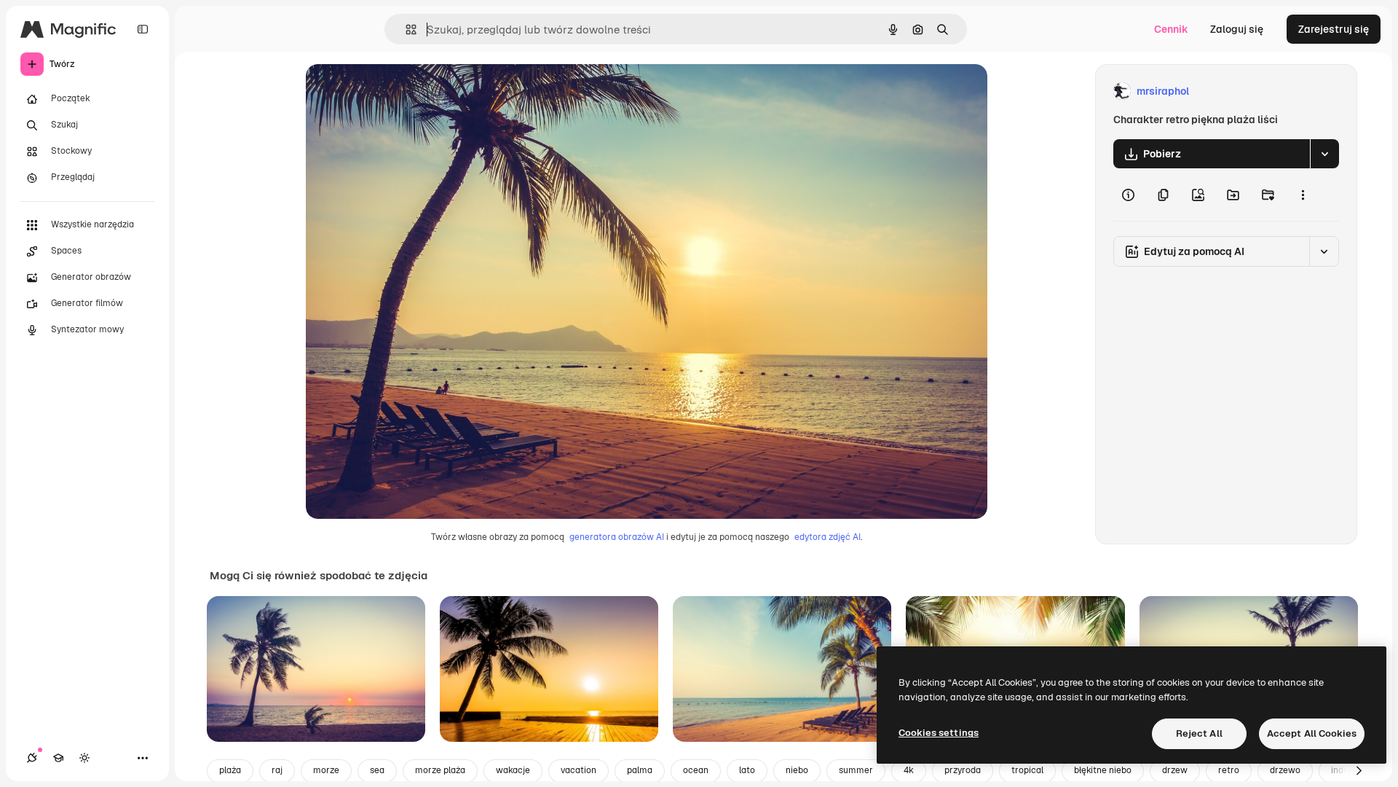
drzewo (1285, 770)
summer (856, 770)
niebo (797, 770)
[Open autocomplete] (405, 29)
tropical (1027, 770)
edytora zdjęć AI (827, 537)
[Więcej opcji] (1302, 194)
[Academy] (58, 758)
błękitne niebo (1103, 770)
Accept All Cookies (1311, 733)
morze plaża (440, 770)
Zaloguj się (1236, 29)
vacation (578, 770)
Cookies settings (939, 733)
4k (909, 770)
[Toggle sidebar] (142, 29)
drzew (1175, 770)
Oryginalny (406, 91)
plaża (230, 770)
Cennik (1171, 29)
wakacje (513, 770)
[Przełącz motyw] (84, 758)
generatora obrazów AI (616, 537)
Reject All (1199, 733)
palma (639, 770)
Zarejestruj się (1333, 29)
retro (1228, 770)
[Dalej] (1359, 771)
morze (326, 770)
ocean (695, 770)
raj (277, 770)
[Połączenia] (32, 758)
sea (377, 770)
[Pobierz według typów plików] (1324, 153)
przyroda (962, 770)
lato (747, 770)
